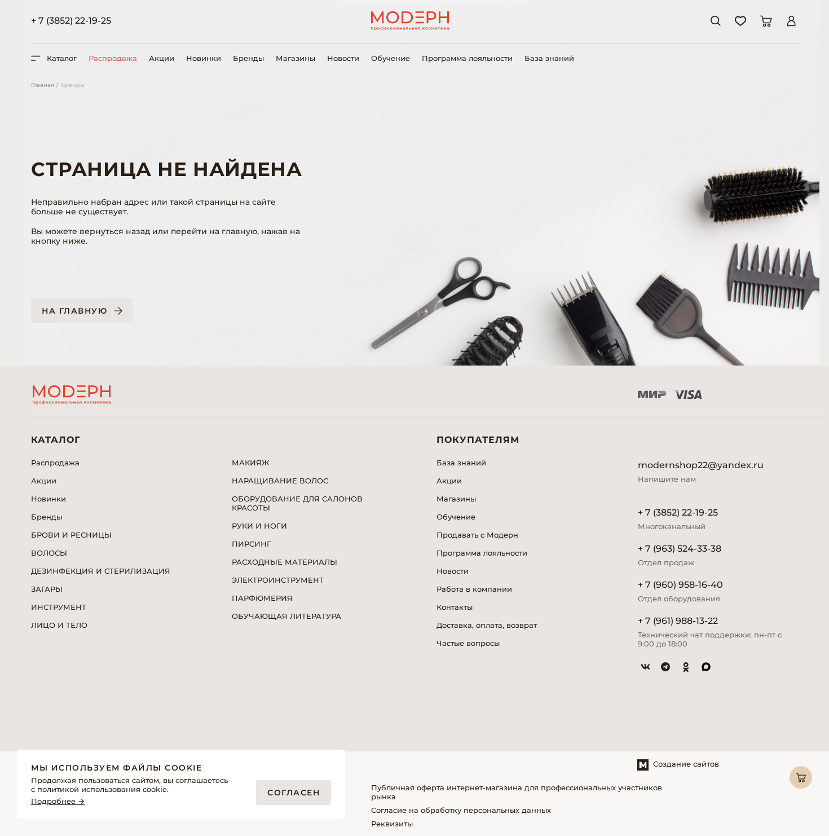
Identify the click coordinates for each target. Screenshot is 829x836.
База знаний (549, 58)
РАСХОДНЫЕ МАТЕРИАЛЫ (284, 561)
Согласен (293, 792)
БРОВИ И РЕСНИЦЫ (71, 534)
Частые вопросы (468, 643)
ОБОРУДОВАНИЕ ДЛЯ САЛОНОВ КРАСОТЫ (297, 503)
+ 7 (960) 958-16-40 (680, 584)
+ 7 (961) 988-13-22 (678, 620)
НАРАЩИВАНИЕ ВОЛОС (280, 480)
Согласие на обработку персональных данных (461, 810)
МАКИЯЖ (250, 462)
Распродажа (113, 58)
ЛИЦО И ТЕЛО (59, 625)
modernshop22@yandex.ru (701, 465)
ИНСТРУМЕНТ (58, 606)
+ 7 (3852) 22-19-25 (71, 20)
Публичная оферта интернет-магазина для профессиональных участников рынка (516, 792)
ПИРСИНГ (251, 543)
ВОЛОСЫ (49, 552)
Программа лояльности (467, 58)
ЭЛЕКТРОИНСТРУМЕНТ (278, 579)
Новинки (203, 58)
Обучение (390, 58)
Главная (42, 85)
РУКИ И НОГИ (259, 525)
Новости (343, 58)
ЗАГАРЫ (47, 588)
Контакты (454, 606)
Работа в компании (474, 588)
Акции (161, 58)
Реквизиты (392, 823)
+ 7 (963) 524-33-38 (679, 548)
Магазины (295, 58)
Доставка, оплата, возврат (486, 625)
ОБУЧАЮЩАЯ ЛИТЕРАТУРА (286, 616)
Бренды (248, 58)
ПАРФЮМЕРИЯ (262, 597)
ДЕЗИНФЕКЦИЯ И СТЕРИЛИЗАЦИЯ (100, 570)
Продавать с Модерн (477, 534)
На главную (74, 311)
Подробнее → (58, 801)
